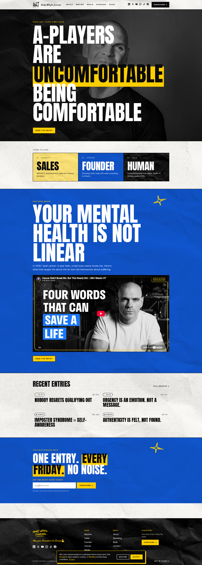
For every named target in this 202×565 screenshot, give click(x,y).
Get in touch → (161, 561)
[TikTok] (144, 4)
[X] (133, 4)
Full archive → (161, 386)
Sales (87, 538)
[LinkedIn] (129, 4)
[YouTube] (136, 4)
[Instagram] (140, 4)
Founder (88, 542)
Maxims (80, 4)
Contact (117, 546)
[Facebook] (148, 4)
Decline (123, 557)
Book (112, 4)
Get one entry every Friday (48, 480)
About (69, 4)
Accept (136, 557)
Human (87, 546)
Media (90, 4)
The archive (66, 130)
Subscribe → (160, 4)
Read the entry (44, 130)
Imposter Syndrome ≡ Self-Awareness (61, 422)
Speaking (101, 4)
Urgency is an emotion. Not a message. (129, 402)
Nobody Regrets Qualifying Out (63, 400)
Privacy (72, 559)
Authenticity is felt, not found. (132, 419)
